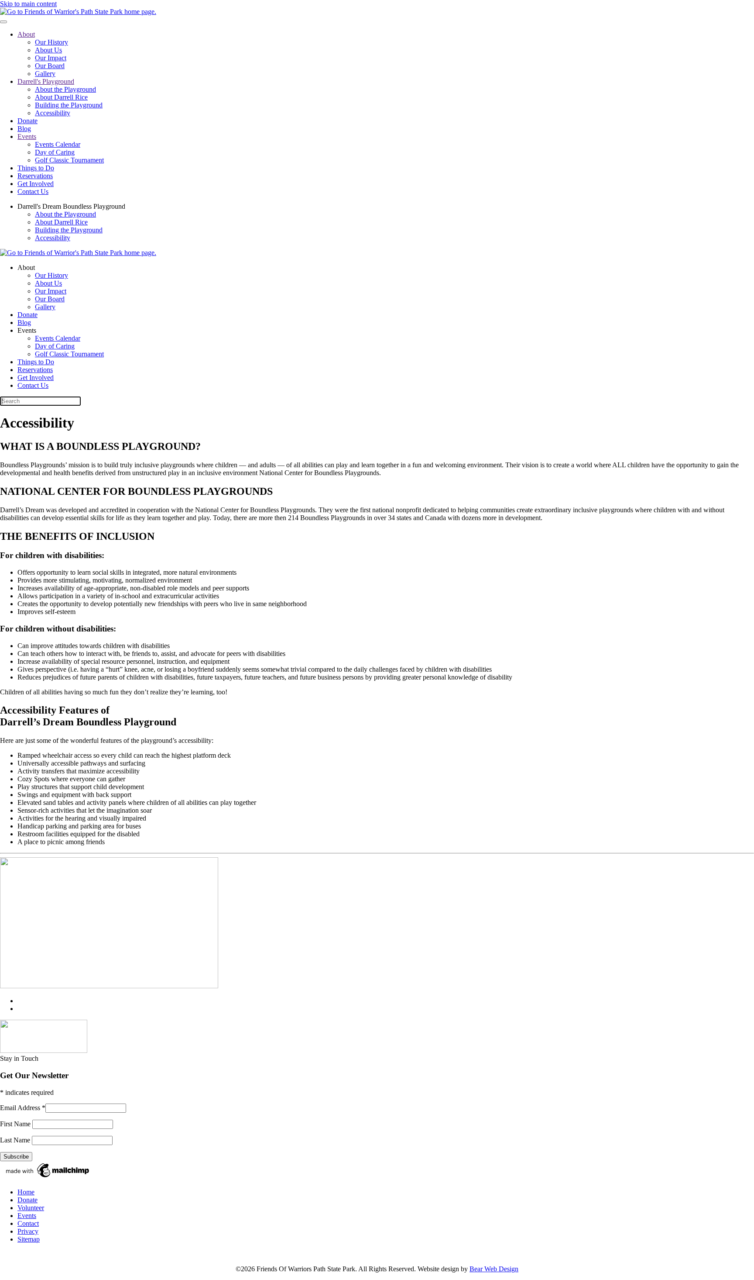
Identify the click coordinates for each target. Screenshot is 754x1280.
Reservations (35, 175)
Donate (27, 120)
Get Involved (35, 183)
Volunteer (30, 1207)
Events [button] (26, 330)
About (26, 34)
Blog (24, 128)
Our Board (50, 65)
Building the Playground (69, 105)
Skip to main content (28, 3)
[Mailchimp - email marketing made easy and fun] (48, 1177)
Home (25, 1192)
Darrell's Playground (45, 81)
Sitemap (28, 1239)
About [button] (26, 267)
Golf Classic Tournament (69, 160)
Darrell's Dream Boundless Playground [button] (71, 206)
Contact (28, 1223)
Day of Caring (55, 152)
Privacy (27, 1231)
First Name (16, 1124)
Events (26, 136)
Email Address (22, 1107)
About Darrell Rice (61, 97)
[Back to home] (78, 11)
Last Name (16, 1140)
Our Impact (50, 58)
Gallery (45, 73)
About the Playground (65, 89)
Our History (51, 42)
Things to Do (35, 168)
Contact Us (32, 191)
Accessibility (52, 113)
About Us (48, 50)
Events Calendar (57, 144)
